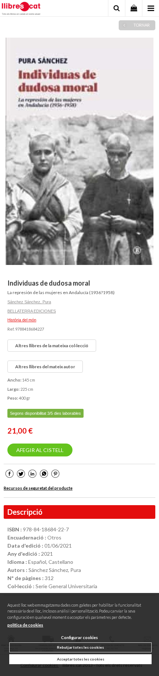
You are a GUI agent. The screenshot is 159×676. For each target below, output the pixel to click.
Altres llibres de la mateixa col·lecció (51, 345)
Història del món (21, 320)
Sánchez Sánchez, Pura (29, 302)
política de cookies (25, 624)
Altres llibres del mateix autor (45, 366)
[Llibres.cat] (21, 9)
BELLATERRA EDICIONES (31, 311)
